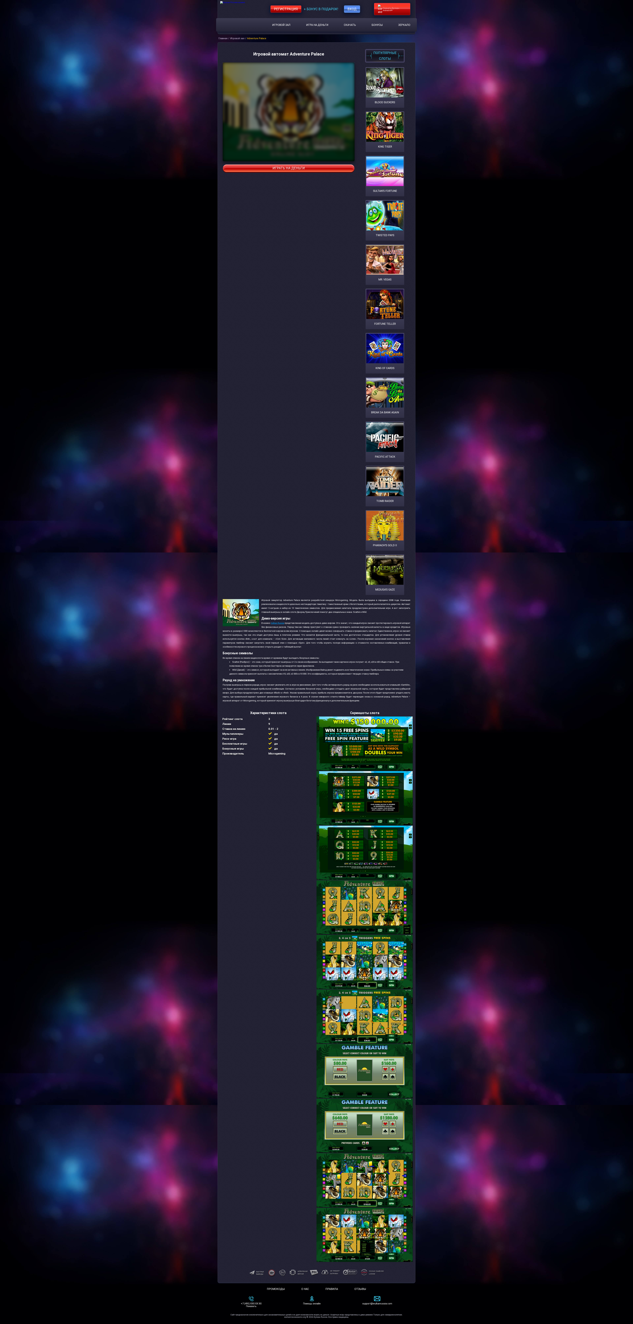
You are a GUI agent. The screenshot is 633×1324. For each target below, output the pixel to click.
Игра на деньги (317, 25)
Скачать (350, 25)
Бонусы (377, 25)
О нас (305, 1289)
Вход (352, 9)
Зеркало (404, 25)
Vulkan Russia (277, 623)
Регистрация (286, 9)
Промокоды (276, 1289)
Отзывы (360, 1289)
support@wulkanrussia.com (377, 1303)
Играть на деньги (288, 168)
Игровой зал (281, 25)
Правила (331, 1289)
